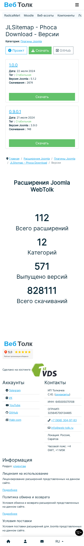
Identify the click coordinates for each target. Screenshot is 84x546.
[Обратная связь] (42, 541)
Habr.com (15, 419)
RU (58, 541)
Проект (17, 50)
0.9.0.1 (15, 111)
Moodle (29, 15)
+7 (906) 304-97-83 (64, 420)
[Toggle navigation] (77, 5)
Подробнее (9, 490)
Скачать (42, 50)
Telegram (15, 390)
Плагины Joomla (31, 41)
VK (10, 397)
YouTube (14, 405)
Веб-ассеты (45, 15)
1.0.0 (13, 65)
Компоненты (66, 15)
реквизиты (62, 394)
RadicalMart (12, 15)
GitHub (65, 50)
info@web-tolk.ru (62, 427)
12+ (79, 532)
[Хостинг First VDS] (45, 369)
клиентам (19, 466)
